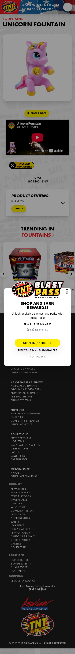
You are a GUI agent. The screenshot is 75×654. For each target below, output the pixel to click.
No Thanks (37, 356)
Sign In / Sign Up (37, 343)
